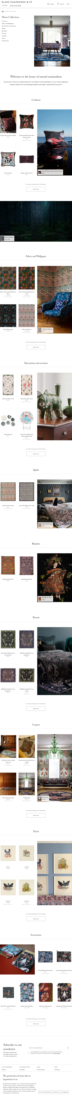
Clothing (56, 1069)
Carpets (4, 36)
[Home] (2, 11)
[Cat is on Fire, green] (54, 406)
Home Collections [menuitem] (15, 5)
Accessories (5, 40)
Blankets (4, 31)
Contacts (22, 1069)
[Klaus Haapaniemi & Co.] (17, 2)
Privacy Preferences (45, 1092)
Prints (3, 38)
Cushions (4, 21)
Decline (56, 1092)
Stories (4, 1069)
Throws (4, 33)
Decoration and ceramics (9, 26)
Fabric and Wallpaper (8, 23)
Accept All (65, 1092)
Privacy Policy (57, 1053)
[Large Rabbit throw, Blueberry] (54, 661)
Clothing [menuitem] (4, 5)
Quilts (3, 28)
